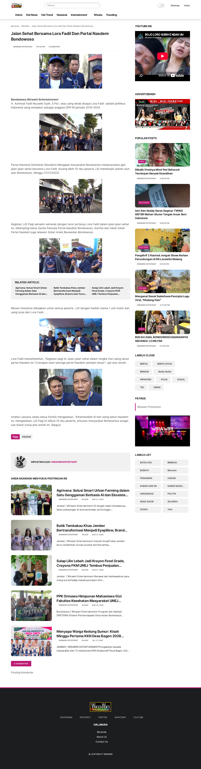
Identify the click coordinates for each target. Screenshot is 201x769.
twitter (102, 717)
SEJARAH (173, 501)
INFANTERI (145, 379)
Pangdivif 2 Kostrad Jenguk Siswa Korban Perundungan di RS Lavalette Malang (161, 257)
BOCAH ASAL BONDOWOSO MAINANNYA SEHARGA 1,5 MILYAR (161, 339)
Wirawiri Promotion (149, 407)
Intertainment (79, 14)
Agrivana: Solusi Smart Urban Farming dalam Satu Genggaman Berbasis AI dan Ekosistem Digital (31, 291)
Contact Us (102, 741)
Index (187, 5)
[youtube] (163, 15)
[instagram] (183, 15)
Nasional (62, 14)
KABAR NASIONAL (177, 486)
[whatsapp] (168, 15)
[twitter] (173, 15)
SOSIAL (181, 379)
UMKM (156, 387)
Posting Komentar (22, 672)
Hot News (32, 14)
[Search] (97, 5)
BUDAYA (144, 470)
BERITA (144, 364)
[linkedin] (39, 445)
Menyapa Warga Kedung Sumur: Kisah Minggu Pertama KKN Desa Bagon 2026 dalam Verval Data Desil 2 (89, 633)
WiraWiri (107, 754)
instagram (66, 717)
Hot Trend (47, 14)
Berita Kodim (164, 371)
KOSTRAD (143, 247)
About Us (102, 736)
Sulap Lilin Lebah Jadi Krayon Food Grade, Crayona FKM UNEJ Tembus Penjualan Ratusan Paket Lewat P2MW (107, 291)
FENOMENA (146, 478)
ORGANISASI (147, 493)
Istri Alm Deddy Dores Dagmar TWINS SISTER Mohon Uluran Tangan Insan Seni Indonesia (160, 214)
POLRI (164, 379)
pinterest (85, 717)
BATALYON (146, 462)
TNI (142, 387)
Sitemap (175, 5)
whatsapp (120, 717)
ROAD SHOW (147, 501)
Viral (142, 162)
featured (144, 202)
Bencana (172, 470)
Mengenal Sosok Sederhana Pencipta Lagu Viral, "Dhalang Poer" (162, 298)
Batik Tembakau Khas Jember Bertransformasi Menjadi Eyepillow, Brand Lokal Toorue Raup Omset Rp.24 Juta (70, 291)
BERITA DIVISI (164, 364)
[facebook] (188, 15)
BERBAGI (172, 462)
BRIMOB (144, 371)
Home (18, 14)
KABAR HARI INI (148, 486)
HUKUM (172, 478)
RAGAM (25, 26)
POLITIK (172, 493)
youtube (138, 717)
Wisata (98, 14)
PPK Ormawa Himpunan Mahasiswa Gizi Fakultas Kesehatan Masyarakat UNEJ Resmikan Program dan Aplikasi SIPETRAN (91, 598)
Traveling (111, 14)
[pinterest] (178, 15)
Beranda (15, 26)
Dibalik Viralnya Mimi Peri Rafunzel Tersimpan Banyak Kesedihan (157, 171)
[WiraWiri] (16, 7)
